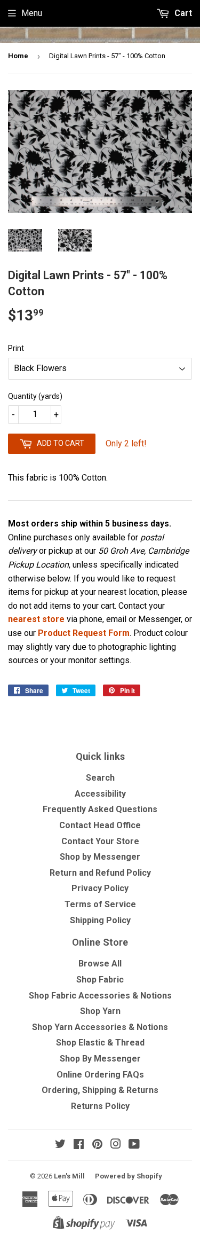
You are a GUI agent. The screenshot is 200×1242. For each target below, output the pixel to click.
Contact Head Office (100, 825)
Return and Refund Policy (100, 873)
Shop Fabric (100, 979)
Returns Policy (100, 1106)
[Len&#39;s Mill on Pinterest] (97, 1145)
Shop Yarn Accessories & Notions (100, 1027)
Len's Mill (69, 1176)
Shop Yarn (100, 1011)
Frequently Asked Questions (100, 809)
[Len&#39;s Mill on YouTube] (134, 1145)
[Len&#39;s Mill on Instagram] (115, 1145)
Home (18, 56)
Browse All (100, 963)
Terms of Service (100, 904)
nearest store (36, 619)
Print (16, 348)
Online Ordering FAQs (100, 1075)
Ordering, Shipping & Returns (100, 1090)
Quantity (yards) (35, 396)
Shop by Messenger (100, 857)
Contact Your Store (100, 841)
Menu (31, 13)
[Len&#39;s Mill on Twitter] (60, 1145)
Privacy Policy (100, 888)
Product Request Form (84, 633)
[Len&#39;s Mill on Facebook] (78, 1145)
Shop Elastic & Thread (100, 1042)
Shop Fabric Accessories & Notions (100, 996)
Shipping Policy (100, 920)
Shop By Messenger (100, 1059)
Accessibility (100, 794)
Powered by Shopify (128, 1176)
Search (100, 778)
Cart (182, 13)
